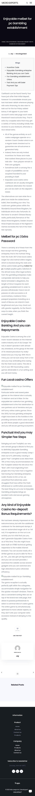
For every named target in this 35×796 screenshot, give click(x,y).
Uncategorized (11, 42)
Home (3, 42)
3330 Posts (17, 652)
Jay (11, 54)
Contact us (17, 732)
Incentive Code (13, 67)
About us (17, 729)
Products (17, 735)
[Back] (17, 674)
